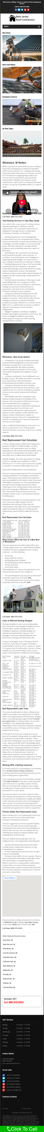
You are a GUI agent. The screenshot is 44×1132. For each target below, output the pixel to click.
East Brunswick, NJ (10, 953)
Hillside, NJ (7, 983)
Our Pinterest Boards (13, 1087)
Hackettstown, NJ (9, 957)
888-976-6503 (24, 7)
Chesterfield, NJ (9, 987)
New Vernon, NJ (9, 944)
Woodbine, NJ (8, 949)
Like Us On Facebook (13, 1075)
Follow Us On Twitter (13, 1078)
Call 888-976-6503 (14, 1002)
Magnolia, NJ (8, 970)
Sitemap (5, 1108)
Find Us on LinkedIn (13, 1081)
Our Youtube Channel (13, 1084)
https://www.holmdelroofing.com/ (11, 1063)
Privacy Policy (26, 1108)
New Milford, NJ (9, 966)
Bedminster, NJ (9, 979)
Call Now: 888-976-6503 (12, 217)
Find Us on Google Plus (14, 1090)
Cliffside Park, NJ (9, 962)
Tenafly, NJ (7, 974)
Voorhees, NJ (8, 940)
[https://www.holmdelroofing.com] (22, 22)
